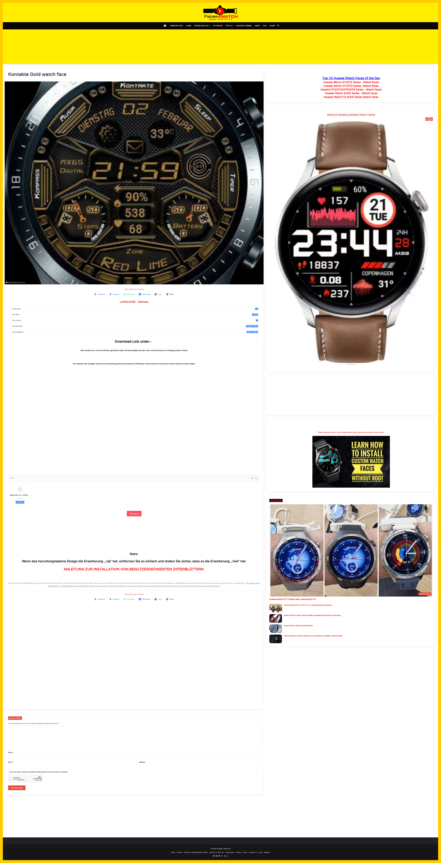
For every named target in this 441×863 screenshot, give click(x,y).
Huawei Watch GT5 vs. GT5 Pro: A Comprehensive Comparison (308, 606)
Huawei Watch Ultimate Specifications (298, 627)
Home (173, 852)
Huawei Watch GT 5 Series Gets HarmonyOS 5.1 (292, 600)
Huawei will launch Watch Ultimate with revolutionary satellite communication (313, 637)
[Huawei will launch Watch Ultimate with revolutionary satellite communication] (275, 640)
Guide (272, 26)
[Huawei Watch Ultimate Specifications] (275, 629)
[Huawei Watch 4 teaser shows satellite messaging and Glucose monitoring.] (275, 619)
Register (267, 852)
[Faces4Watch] (220, 12)
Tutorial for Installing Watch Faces (196, 852)
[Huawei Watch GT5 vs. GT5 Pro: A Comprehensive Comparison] (275, 609)
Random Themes (244, 26)
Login (188, 26)
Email (10, 762)
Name (11, 752)
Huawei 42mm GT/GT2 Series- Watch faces (351, 86)
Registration (176, 26)
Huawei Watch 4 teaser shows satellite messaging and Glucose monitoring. (312, 616)
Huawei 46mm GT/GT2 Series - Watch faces (351, 82)
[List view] (256, 478)
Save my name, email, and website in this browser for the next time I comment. (39, 772)
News (257, 26)
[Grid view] (252, 478)
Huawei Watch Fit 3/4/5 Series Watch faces (351, 97)
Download (20, 502)
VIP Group (217, 26)
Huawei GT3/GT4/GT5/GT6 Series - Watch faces (351, 89)
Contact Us (253, 852)
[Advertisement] (220, 47)
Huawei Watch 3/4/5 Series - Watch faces (351, 93)
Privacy (238, 852)
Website (142, 762)
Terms (245, 852)
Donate (179, 852)
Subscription (230, 852)
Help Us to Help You (216, 852)
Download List (201, 26)
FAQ (265, 26)
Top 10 (229, 26)
